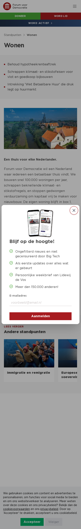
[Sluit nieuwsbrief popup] (74, 210)
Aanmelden (40, 316)
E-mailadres (18, 295)
